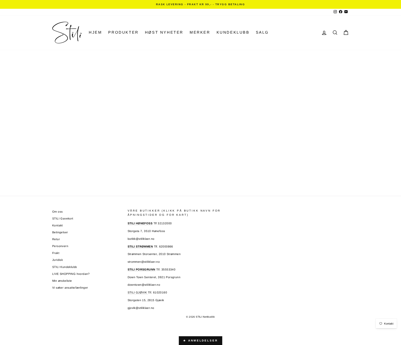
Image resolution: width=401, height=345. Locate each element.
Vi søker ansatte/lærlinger (70, 287)
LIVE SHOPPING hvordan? (71, 273)
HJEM (95, 32)
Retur (56, 239)
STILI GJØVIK (138, 292)
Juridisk (57, 259)
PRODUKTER (123, 32)
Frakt (55, 253)
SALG (262, 32)
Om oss (57, 211)
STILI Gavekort (62, 218)
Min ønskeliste (62, 280)
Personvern (60, 246)
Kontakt (57, 225)
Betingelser (60, 232)
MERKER (200, 32)
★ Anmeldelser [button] (200, 340)
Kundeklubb (233, 32)
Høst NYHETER (164, 32)
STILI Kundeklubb (64, 267)
